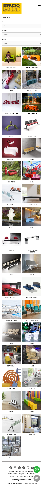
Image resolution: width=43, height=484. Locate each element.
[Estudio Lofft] (12, 8)
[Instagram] (15, 467)
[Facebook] (10, 467)
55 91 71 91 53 (15, 477)
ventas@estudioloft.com (21, 480)
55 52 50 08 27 (27, 477)
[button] (39, 6)
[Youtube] (32, 467)
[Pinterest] (19, 467)
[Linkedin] (28, 467)
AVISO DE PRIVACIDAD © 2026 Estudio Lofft (21, 483)
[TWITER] (23, 467)
